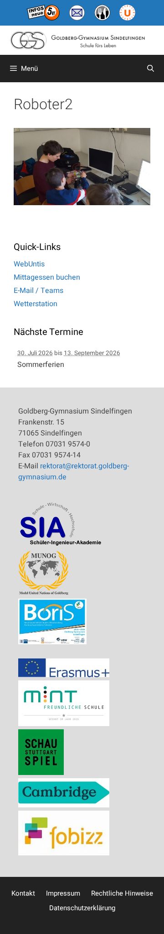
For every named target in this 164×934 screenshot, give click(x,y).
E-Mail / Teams (38, 290)
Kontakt (23, 893)
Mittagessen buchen (47, 277)
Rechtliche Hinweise (122, 893)
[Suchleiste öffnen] (150, 68)
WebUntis (29, 264)
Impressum (63, 893)
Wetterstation (35, 303)
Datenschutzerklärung (82, 908)
